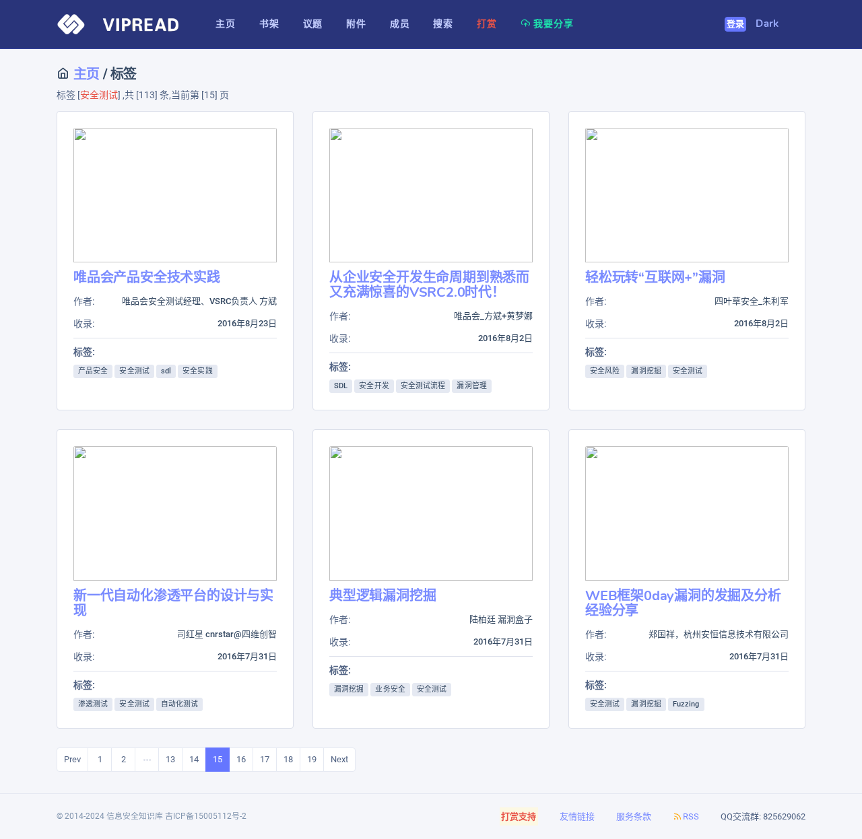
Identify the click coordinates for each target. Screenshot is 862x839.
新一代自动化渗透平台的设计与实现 (173, 603)
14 (194, 759)
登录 (736, 24)
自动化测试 (180, 704)
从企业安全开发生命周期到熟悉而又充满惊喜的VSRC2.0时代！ (429, 284)
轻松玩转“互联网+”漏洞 (655, 277)
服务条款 (633, 816)
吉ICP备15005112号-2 (205, 816)
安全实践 (197, 371)
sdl (166, 371)
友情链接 (577, 816)
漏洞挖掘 (646, 371)
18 (288, 759)
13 (170, 759)
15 (217, 759)
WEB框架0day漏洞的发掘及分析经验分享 (683, 603)
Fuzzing (686, 704)
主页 (85, 74)
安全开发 (374, 385)
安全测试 (134, 371)
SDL (340, 385)
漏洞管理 (471, 385)
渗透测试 (93, 704)
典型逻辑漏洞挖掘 (382, 596)
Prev (72, 759)
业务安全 (390, 689)
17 (264, 759)
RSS (691, 816)
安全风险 (605, 371)
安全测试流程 (423, 385)
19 (312, 759)
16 (241, 759)
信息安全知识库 (134, 816)
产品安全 (93, 371)
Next (339, 759)
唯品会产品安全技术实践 (146, 277)
